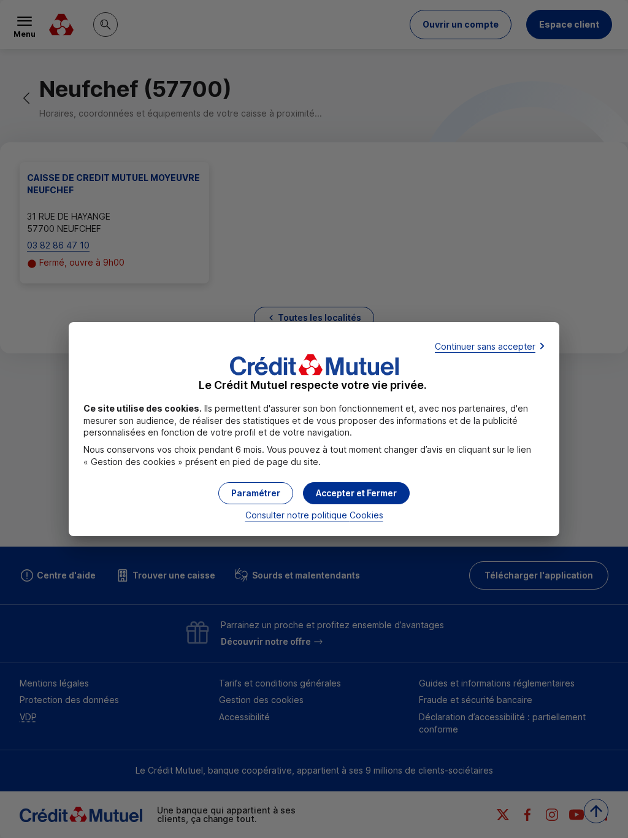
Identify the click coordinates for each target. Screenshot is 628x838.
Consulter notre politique (314, 515)
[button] (356, 493)
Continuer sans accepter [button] (485, 346)
